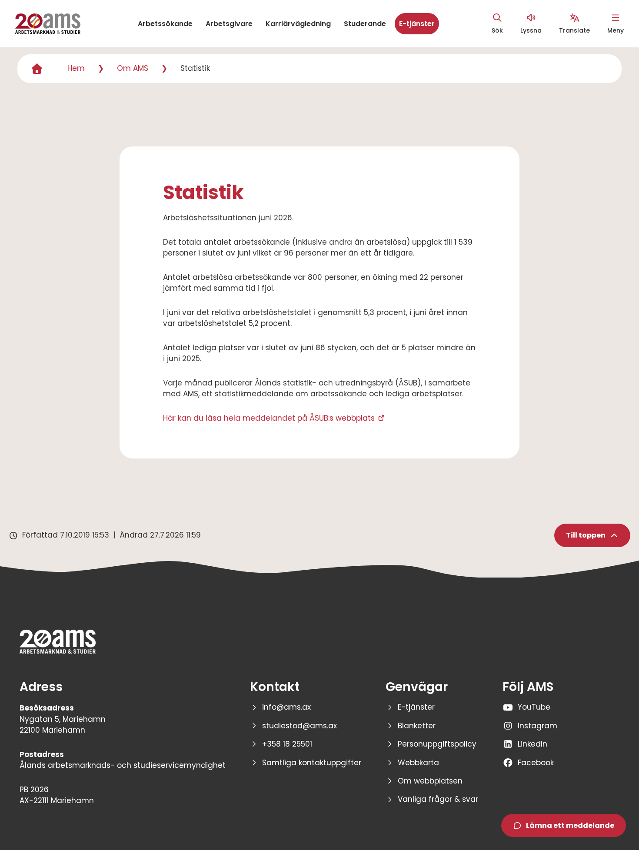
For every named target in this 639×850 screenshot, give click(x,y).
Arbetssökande (165, 24)
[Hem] (37, 68)
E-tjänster (417, 24)
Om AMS (132, 68)
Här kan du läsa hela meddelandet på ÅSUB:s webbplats (269, 418)
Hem (76, 68)
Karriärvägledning (298, 24)
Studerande (365, 24)
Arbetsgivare (229, 24)
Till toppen (586, 535)
